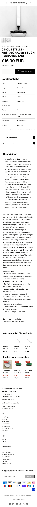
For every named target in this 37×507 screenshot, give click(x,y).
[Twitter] (23, 504)
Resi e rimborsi (6, 452)
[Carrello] (34, 3)
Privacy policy (6, 459)
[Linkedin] (27, 504)
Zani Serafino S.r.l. (7, 428)
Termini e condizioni (8, 454)
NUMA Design (6, 426)
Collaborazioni (6, 464)
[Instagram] (13, 504)
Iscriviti (29, 476)
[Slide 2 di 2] (8, 40)
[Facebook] (10, 504)
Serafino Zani (6, 424)
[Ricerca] (6, 3)
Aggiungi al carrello (26, 71)
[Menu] (2, 3)
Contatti (4, 461)
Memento (4, 419)
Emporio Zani (6, 421)
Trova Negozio (6, 417)
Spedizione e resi (11, 137)
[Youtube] (17, 504)
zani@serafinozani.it (12, 403)
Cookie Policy (6, 457)
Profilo (4, 441)
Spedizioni (5, 450)
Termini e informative (18, 499)
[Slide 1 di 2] (3, 40)
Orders (4, 439)
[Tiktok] (20, 504)
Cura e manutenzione (13, 143)
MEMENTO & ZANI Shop (15, 495)
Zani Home (5, 431)
